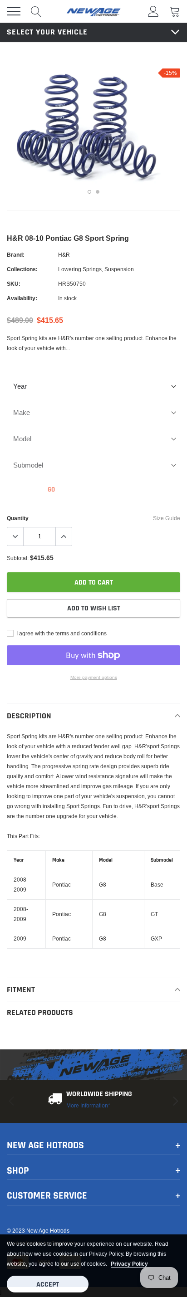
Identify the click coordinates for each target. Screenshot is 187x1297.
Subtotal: (18, 558)
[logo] (93, 11)
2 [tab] (97, 192)
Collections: (22, 269)
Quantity (18, 518)
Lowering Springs (80, 269)
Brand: (16, 254)
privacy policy (129, 1263)
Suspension (119, 269)
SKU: (13, 283)
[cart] (174, 11)
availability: (22, 298)
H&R (64, 254)
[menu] (13, 11)
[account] (153, 11)
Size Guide (166, 518)
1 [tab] (89, 192)
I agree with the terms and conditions (61, 633)
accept (47, 1284)
